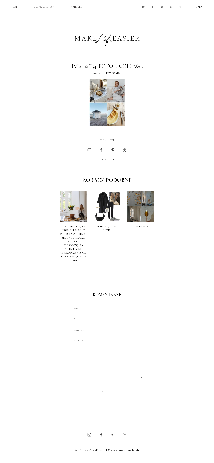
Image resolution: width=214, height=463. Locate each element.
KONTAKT (76, 7)
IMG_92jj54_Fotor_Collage (107, 66)
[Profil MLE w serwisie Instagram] (143, 6)
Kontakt (135, 450)
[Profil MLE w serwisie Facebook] (152, 6)
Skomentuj (107, 140)
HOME (14, 7)
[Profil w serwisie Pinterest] (161, 6)
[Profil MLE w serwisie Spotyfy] (171, 6)
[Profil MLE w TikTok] (180, 6)
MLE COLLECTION (44, 7)
